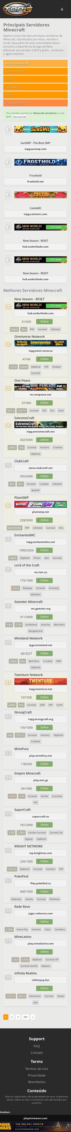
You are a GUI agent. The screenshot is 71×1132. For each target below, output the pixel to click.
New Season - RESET (35, 240)
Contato (37, 1052)
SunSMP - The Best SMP (35, 143)
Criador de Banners (16, 102)
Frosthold (35, 175)
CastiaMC (35, 208)
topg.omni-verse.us (41, 350)
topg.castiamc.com (35, 214)
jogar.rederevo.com (41, 913)
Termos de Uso (36, 1069)
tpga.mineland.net (40, 645)
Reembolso (36, 1082)
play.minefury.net (40, 755)
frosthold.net (35, 181)
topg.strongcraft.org (40, 719)
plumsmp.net (40, 511)
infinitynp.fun (40, 980)
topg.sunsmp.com (36, 149)
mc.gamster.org (40, 608)
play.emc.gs (40, 780)
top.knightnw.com (40, 853)
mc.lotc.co (40, 572)
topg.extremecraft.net (41, 431)
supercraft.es (40, 816)
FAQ (37, 1046)
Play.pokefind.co (40, 883)
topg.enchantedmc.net (40, 542)
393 (25, 1016)
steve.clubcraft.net (41, 468)
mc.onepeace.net (40, 394)
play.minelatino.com (41, 943)
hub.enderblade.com (35, 246)
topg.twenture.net (40, 689)
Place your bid (19, 116)
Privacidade (37, 1075)
